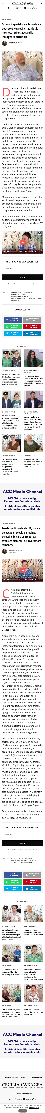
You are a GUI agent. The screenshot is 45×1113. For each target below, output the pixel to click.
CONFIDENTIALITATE (10, 1077)
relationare (15, 300)
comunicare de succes (18, 294)
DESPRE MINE (37, 1077)
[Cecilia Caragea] (22, 3)
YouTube (34, 223)
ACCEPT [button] (22, 1111)
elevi (21, 858)
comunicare (28, 292)
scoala (13, 862)
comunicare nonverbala (19, 296)
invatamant (28, 858)
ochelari (32, 298)
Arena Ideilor (26, 111)
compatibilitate (16, 292)
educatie (14, 858)
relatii (39, 298)
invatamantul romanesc (19, 860)
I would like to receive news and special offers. (23, 283)
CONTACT (24, 1077)
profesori (33, 860)
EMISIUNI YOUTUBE (8, 371)
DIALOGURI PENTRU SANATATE (31, 371)
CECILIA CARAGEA (16, 42)
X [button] (43, 1105)
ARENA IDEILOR (7, 19)
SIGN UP (23, 277)
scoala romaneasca (25, 862)
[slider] (12, 251)
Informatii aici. (34, 1108)
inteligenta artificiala (18, 298)
